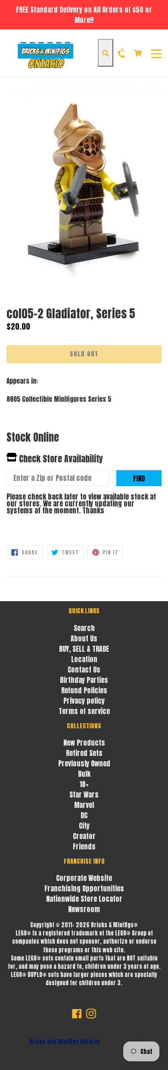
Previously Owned (84, 763)
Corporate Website (84, 878)
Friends (84, 846)
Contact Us (84, 669)
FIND (139, 478)
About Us (84, 638)
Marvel (84, 805)
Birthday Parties (84, 680)
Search (84, 628)
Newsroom (84, 909)
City (84, 825)
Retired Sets (84, 753)
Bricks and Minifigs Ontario (64, 1042)
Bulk (84, 774)
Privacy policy (84, 700)
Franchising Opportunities (84, 888)
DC (84, 815)
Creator (84, 836)
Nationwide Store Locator (84, 899)
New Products (84, 742)
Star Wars (84, 794)
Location (84, 659)
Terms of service (84, 711)
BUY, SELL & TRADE (84, 649)
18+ (84, 784)
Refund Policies (84, 690)
